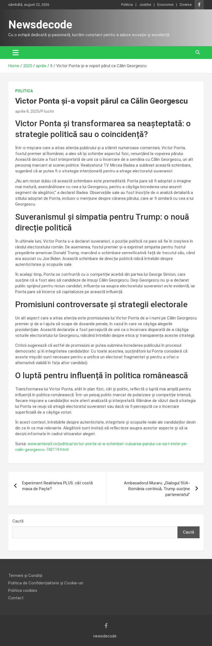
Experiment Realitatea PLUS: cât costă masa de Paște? (57, 485)
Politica (127, 4)
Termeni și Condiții (25, 575)
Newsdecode (40, 24)
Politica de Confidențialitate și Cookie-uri (45, 583)
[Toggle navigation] (15, 52)
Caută (17, 521)
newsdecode (104, 636)
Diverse (186, 4)
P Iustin (47, 111)
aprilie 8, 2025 (27, 111)
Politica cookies (22, 590)
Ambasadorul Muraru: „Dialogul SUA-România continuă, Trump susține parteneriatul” (157, 488)
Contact (15, 597)
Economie (165, 4)
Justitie (145, 4)
